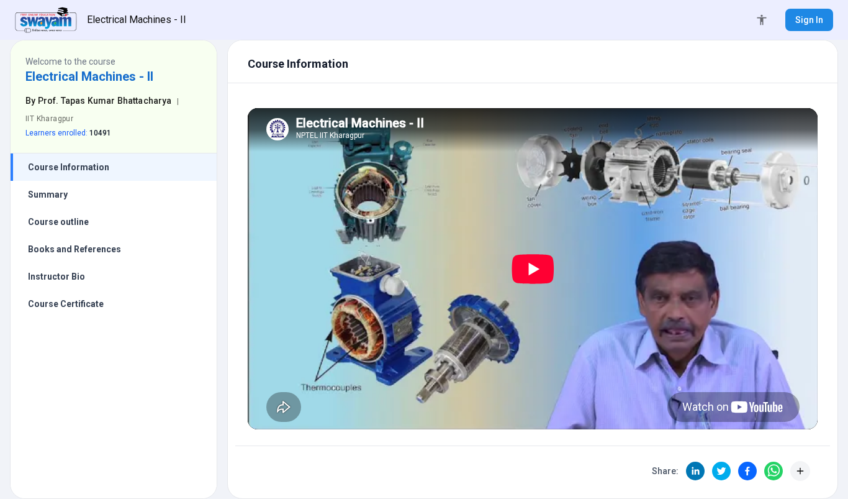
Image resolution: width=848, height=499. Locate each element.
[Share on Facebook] (747, 471)
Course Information (68, 167)
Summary (48, 194)
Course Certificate (66, 304)
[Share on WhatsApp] (773, 471)
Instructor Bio (56, 277)
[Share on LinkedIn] (695, 471)
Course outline (58, 222)
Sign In (809, 20)
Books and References (74, 249)
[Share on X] (721, 471)
